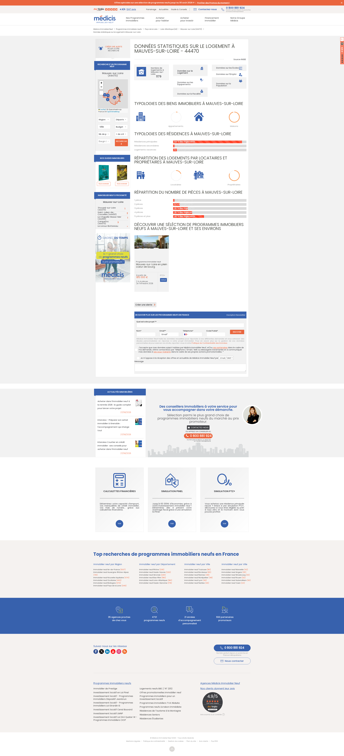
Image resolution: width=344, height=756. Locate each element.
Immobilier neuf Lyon (195, 580)
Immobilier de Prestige (105, 688)
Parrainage (151, 9)
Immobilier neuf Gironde (152, 575)
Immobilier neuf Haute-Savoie (155, 572)
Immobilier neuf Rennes (196, 575)
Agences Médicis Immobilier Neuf (220, 683)
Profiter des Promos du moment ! (213, 2)
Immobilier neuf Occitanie (107, 580)
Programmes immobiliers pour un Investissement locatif (157, 698)
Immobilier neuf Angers (234, 572)
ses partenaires (220, 347)
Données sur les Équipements (185, 83)
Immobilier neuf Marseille (235, 569)
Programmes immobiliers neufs (112, 683)
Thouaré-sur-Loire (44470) (107, 209)
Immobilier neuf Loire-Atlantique (155, 580)
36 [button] (114, 97)
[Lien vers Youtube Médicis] (113, 651)
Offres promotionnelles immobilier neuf (160, 692)
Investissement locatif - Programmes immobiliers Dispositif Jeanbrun (113, 698)
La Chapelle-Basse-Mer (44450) (109, 218)
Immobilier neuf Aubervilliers (236, 580)
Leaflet (103, 109)
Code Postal (211, 331)
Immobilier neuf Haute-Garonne (155, 583)
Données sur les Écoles (227, 68)
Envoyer (237, 332)
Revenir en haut (172, 749)
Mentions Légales (133, 741)
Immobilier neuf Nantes (196, 583)
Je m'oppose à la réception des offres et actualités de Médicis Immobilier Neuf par (186, 358)
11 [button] (104, 95)
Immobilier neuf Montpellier (198, 577)
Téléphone (187, 331)
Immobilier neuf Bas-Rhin (152, 577)
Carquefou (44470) (103, 222)
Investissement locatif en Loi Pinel (111, 692)
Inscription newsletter (236, 315)
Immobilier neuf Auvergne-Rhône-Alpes (111, 573)
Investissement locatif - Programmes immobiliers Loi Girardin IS (113, 704)
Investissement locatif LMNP (108, 713)
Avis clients (203, 741)
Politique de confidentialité (154, 741)
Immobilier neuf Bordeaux (197, 572)
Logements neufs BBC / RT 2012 (156, 688)
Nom (138, 331)
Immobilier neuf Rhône (151, 569)
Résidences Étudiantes (151, 718)
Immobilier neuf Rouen (234, 577)
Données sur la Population (223, 85)
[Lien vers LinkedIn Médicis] (107, 651)
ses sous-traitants (162, 352)
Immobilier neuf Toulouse (197, 569)
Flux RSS (214, 741)
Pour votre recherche (113, 48)
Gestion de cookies (176, 741)
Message (139, 361)
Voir (119, 523)
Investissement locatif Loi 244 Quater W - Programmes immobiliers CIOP (115, 719)
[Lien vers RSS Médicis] (124, 651)
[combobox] (104, 119)
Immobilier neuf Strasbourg (236, 575)
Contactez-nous (200, 427)
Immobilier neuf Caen (233, 583)
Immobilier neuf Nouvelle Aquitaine (111, 577)
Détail (163, 280)
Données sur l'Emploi (226, 74)
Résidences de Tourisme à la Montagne (160, 710)
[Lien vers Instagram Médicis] (119, 651)
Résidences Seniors (150, 714)
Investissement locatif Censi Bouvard (112, 709)
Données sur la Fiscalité (189, 94)
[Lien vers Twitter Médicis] (101, 651)
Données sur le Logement (185, 72)
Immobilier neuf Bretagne (107, 583)
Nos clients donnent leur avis (217, 688)
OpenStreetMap (113, 112)
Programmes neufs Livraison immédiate (160, 706)
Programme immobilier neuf (151, 264)
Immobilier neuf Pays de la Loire (109, 585)
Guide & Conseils (179, 9)
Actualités (163, 9)
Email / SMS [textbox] (225, 358)
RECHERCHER (121, 142)
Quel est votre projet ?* (146, 322)
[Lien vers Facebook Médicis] (95, 651)
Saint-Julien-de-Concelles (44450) (107, 213)
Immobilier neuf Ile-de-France (109, 569)
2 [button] (107, 99)
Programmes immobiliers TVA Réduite (160, 703)
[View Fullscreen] (101, 93)
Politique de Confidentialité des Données (209, 343)
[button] (117, 89)
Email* (162, 331)
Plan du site (191, 741)
